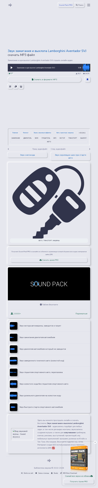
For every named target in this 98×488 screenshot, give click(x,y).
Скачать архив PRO (50, 260)
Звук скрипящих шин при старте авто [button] (70, 156)
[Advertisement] (49, 30)
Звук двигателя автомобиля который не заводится (42, 349)
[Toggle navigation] (88, 5)
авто (49, 142)
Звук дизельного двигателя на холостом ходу (40, 395)
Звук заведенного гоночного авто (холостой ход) (41, 360)
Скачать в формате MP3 (45, 79)
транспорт (72, 138)
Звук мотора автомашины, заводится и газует (40, 325)
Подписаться (81, 313)
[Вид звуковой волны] (22, 434)
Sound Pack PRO (66, 5)
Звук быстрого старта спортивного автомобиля (41, 407)
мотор (62, 138)
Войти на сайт (28, 473)
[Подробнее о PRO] (79, 458)
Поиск (80, 5)
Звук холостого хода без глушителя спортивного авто (43, 384)
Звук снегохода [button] (27, 155)
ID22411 (83, 133)
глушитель (46, 138)
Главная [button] (15, 133)
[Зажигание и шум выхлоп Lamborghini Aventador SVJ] (86, 67)
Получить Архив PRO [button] (79, 481)
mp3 (54, 138)
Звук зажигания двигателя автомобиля (37, 337)
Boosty (55, 473)
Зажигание (15, 138)
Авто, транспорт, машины (65, 133)
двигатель (27, 138)
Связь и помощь (43, 473)
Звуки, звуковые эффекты (42, 133)
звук (36, 138)
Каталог (25, 133)
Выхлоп (83, 138)
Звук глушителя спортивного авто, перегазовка (41, 372)
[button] (11, 68)
